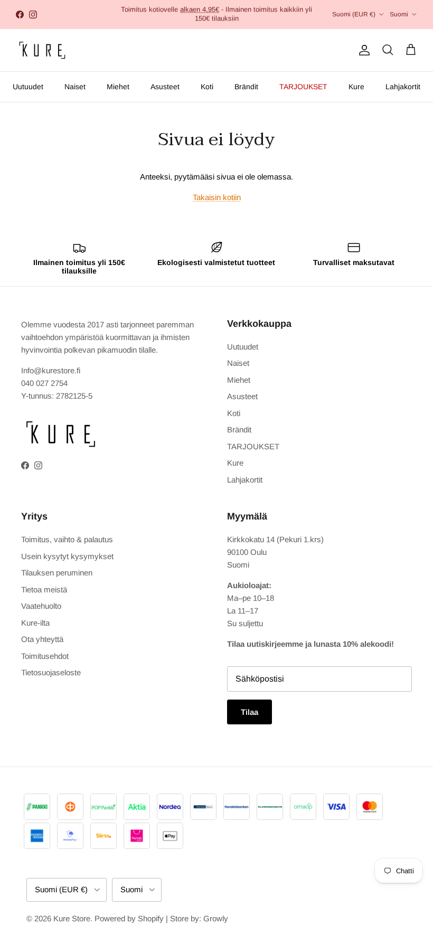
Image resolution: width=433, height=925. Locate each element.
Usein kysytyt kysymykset (67, 556)
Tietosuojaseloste (51, 672)
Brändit (246, 86)
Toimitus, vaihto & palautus (67, 539)
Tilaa (249, 711)
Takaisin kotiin (217, 197)
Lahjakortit (402, 86)
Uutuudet (28, 86)
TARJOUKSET (303, 86)
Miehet (118, 86)
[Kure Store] (42, 50)
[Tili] (362, 50)
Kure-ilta (35, 622)
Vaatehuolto (41, 605)
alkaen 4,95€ (199, 9)
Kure (356, 86)
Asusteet (165, 86)
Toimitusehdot (45, 656)
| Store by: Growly (197, 918)
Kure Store (71, 918)
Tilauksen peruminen (56, 572)
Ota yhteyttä (42, 639)
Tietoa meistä (44, 589)
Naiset (75, 86)
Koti (207, 86)
